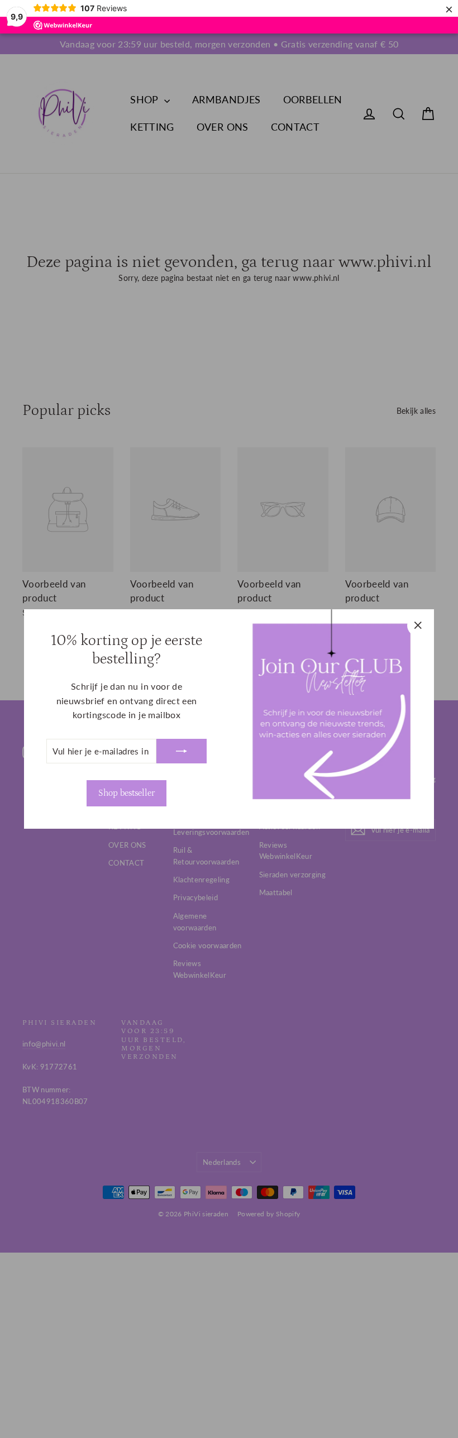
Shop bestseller (126, 793)
